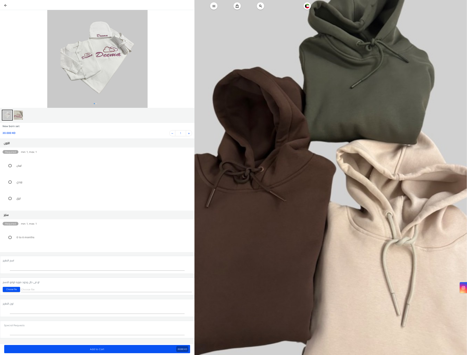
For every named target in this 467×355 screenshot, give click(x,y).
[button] (97, 143)
